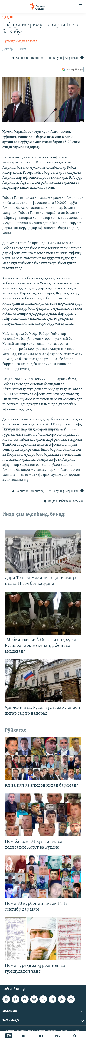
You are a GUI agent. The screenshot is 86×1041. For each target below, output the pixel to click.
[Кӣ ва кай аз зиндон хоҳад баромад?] (43, 758)
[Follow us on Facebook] (15, 999)
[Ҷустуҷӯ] (75, 1036)
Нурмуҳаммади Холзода (19, 41)
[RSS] (62, 999)
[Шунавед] (24, 1036)
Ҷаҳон (7, 17)
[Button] (28, 58)
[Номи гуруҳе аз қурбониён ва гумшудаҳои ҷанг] (43, 938)
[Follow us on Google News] (6, 999)
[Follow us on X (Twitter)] (43, 999)
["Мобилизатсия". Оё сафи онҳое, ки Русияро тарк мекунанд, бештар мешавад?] (43, 613)
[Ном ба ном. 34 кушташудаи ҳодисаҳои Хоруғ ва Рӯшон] (43, 814)
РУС (58, 1036)
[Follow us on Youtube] (25, 999)
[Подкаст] (71, 999)
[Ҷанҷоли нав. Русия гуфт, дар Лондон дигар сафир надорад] (43, 680)
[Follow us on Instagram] (34, 999)
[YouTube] (41, 1036)
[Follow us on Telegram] (52, 999)
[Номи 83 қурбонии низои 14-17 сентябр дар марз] (43, 876)
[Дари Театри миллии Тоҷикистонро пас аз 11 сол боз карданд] (43, 551)
